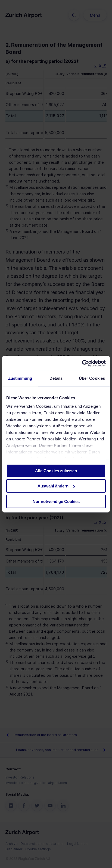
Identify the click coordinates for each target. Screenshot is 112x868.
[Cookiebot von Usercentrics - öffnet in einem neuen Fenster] (82, 363)
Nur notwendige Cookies (56, 501)
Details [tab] (56, 378)
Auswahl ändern (53, 486)
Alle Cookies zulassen (56, 470)
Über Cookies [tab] (92, 378)
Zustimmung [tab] (20, 378)
